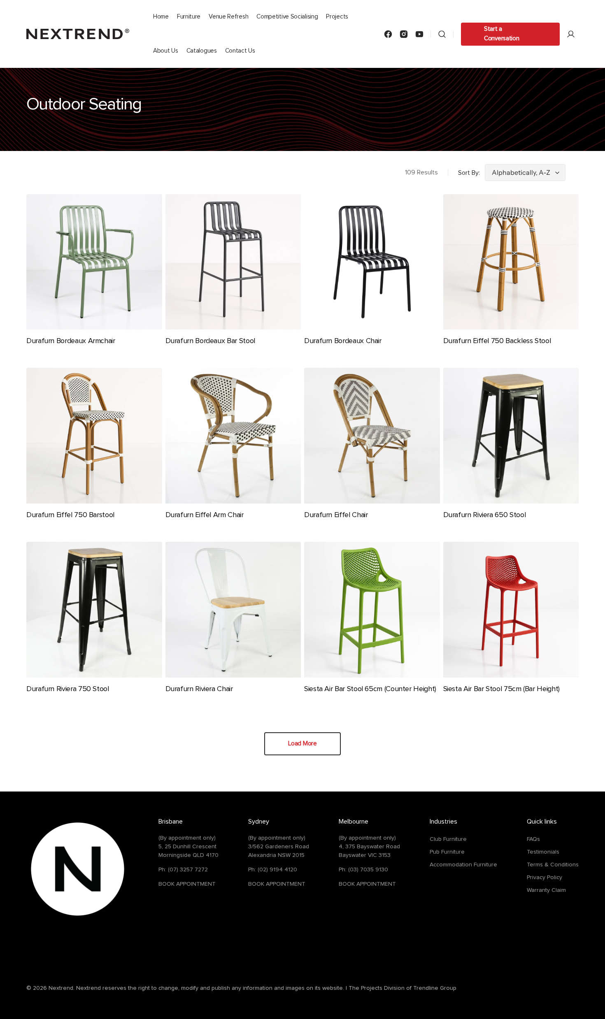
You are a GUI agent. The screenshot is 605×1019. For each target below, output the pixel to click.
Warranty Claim (546, 890)
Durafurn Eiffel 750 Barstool (70, 515)
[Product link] (94, 276)
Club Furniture (448, 839)
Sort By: (469, 172)
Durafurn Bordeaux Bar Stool (210, 341)
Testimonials (543, 852)
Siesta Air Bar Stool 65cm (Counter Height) (370, 689)
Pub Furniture (447, 852)
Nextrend (61, 988)
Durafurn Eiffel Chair (336, 515)
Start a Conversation (501, 34)
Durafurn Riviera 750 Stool (67, 689)
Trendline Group (434, 988)
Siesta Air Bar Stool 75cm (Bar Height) (501, 689)
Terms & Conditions (553, 865)
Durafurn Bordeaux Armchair (70, 341)
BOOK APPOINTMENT (187, 884)
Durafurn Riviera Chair (199, 689)
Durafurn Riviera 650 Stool (484, 515)
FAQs (533, 839)
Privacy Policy (544, 877)
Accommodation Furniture (463, 865)
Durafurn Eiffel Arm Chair (204, 515)
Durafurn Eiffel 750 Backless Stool (497, 341)
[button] (442, 34)
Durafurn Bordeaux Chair (343, 341)
